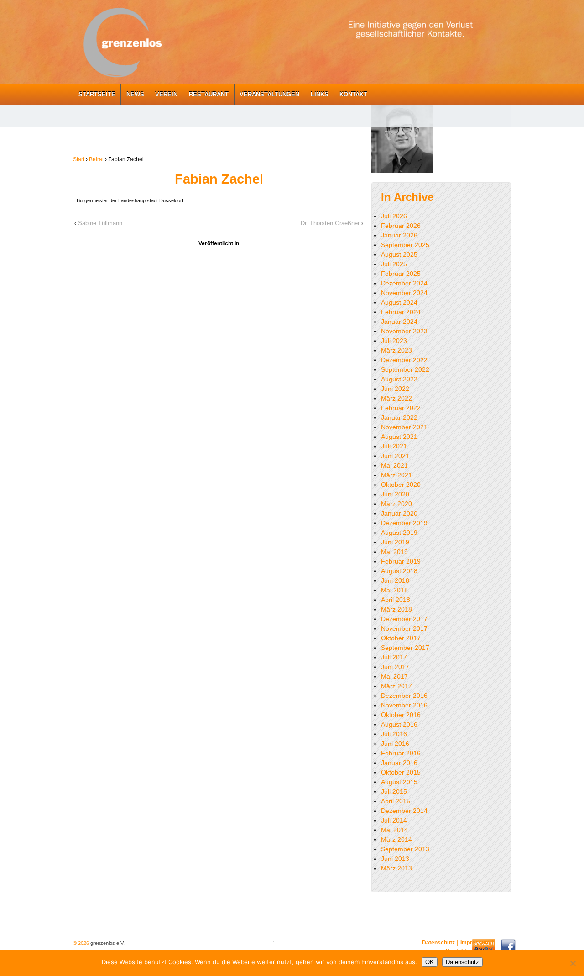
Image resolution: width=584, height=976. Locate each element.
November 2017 (404, 628)
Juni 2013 (395, 858)
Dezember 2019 (404, 523)
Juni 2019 (395, 542)
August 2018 (399, 571)
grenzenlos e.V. (107, 943)
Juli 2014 (394, 820)
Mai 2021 (394, 465)
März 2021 (396, 475)
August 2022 (399, 379)
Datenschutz (438, 942)
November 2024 (404, 292)
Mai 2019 (394, 551)
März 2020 (396, 503)
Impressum (475, 942)
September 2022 (405, 369)
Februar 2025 (401, 273)
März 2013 (396, 868)
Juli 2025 (394, 264)
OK (429, 962)
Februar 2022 (401, 408)
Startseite (96, 94)
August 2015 (399, 782)
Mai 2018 (394, 590)
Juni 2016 (395, 743)
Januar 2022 (399, 417)
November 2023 (404, 331)
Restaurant (209, 94)
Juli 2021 (394, 446)
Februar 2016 (401, 753)
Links (319, 94)
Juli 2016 (394, 734)
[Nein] (572, 963)
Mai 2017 (394, 676)
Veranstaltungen (269, 94)
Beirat (96, 159)
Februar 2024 (401, 312)
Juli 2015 (394, 791)
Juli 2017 (394, 657)
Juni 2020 (395, 494)
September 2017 (405, 647)
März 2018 (396, 609)
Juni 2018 (395, 580)
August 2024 (399, 302)
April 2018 (395, 599)
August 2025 (399, 254)
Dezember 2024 (404, 283)
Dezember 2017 (404, 619)
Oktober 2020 (401, 484)
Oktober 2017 (401, 638)
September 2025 (405, 244)
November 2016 (404, 705)
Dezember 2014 (404, 810)
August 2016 (399, 724)
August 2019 (399, 532)
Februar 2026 (401, 225)
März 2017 (396, 686)
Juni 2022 (395, 388)
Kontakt (353, 94)
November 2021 (404, 427)
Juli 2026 (394, 216)
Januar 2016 (399, 762)
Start (78, 159)
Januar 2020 (399, 513)
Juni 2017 (395, 666)
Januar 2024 (399, 321)
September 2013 (405, 849)
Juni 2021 (395, 455)
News (135, 94)
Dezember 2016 (404, 695)
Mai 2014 (394, 830)
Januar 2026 (399, 235)
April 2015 (395, 801)
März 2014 (396, 839)
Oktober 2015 (401, 772)
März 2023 (396, 350)
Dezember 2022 (404, 360)
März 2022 (396, 398)
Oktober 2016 (401, 714)
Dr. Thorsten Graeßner (330, 223)
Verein (166, 94)
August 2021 (399, 436)
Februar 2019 (401, 561)
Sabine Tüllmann (100, 223)
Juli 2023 (394, 340)
